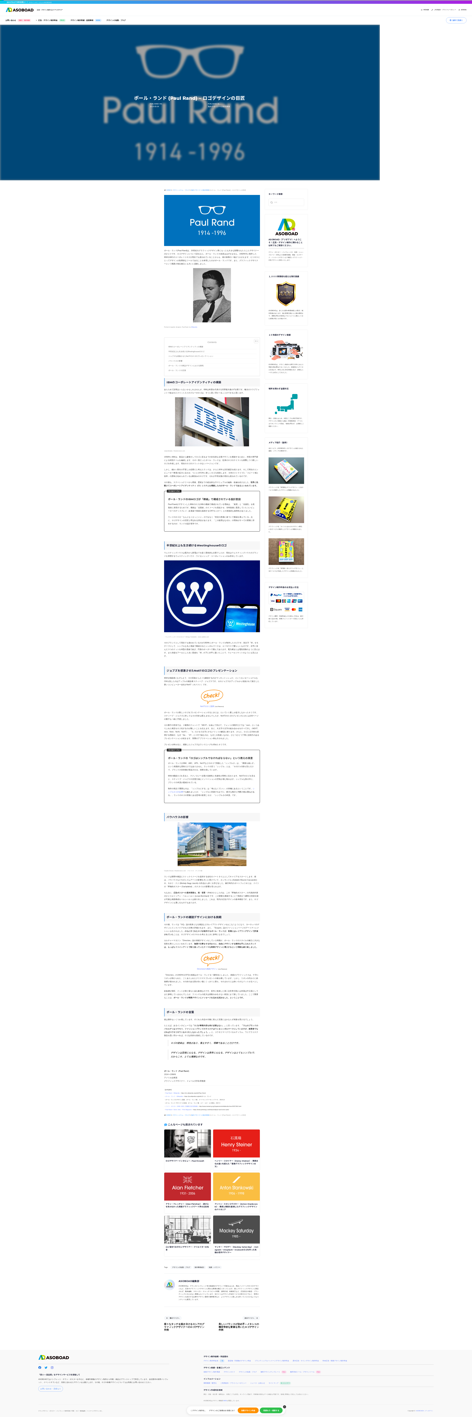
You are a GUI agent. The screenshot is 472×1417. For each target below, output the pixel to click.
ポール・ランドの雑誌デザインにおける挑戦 (186, 366)
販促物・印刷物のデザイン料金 (239, 1361)
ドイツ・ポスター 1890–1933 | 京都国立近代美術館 (181, 1106)
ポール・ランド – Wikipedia (174, 1096)
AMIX (225, 1401)
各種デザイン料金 (248, 1410)
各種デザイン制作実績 (212, 1372)
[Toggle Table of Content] (255, 341)
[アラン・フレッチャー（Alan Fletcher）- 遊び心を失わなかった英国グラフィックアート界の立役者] (187, 1186)
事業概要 (426, 9)
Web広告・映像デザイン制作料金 (335, 1361)
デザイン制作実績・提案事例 (85, 20)
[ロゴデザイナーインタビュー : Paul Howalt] (187, 1143)
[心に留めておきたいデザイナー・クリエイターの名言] (187, 1229)
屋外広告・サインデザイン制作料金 (306, 1361)
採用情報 (463, 9)
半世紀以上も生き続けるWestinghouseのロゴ (186, 351)
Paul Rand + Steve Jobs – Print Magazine (178, 1109)
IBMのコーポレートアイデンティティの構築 (185, 347)
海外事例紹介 (199, 1267)
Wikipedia (194, 327)
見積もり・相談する (271, 1410)
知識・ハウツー (214, 1267)
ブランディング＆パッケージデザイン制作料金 (272, 1361)
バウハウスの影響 (175, 361)
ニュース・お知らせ (257, 1383)
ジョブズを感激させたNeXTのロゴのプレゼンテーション (190, 356)
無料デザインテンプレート (273, 1372)
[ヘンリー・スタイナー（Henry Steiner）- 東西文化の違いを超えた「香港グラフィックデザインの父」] (236, 1143)
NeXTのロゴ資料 (207, 706)
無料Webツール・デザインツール (305, 1372)
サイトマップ (279, 1383)
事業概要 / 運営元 (210, 1383)
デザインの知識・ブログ (116, 20)
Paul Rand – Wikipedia (172, 1093)
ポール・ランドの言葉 (177, 370)
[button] (284, 1406)
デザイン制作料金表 (213, 1361)
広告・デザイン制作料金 (51, 20)
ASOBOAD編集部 (189, 1281)
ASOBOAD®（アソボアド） (425, 1410)
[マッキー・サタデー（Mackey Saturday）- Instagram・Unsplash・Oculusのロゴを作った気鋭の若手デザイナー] (236, 1229)
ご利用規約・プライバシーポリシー (445, 9)
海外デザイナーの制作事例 (219, 106)
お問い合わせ (18, 20)
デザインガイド (229, 1372)
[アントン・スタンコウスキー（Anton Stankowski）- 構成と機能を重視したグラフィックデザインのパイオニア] (236, 1186)
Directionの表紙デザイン (207, 969)
